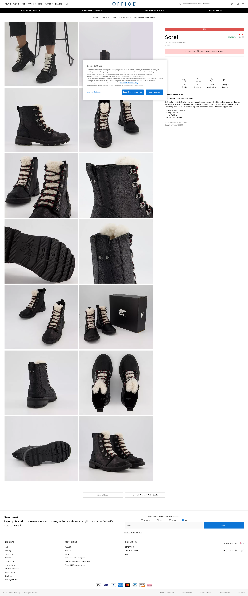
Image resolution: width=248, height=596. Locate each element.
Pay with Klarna (216, 10)
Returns (8, 558)
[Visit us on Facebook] (225, 550)
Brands (58, 4)
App (126, 554)
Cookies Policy (187, 593)
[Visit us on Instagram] (236, 550)
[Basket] (241, 4)
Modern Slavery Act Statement (77, 561)
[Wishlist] (236, 4)
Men (23, 4)
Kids (40, 4)
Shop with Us (131, 542)
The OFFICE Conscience (75, 565)
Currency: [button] (231, 543)
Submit (224, 525)
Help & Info (9, 542)
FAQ (6, 547)
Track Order (9, 554)
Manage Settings (94, 92)
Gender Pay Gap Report (75, 558)
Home (95, 17)
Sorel (171, 37)
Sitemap (241, 593)
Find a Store (10, 565)
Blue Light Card (11, 580)
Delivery (8, 550)
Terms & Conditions (166, 593)
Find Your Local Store (154, 10)
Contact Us (9, 561)
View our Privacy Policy (133, 532)
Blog (67, 554)
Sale (66, 4)
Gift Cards (9, 576)
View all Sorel (102, 495)
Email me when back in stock (212, 51)
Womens (105, 17)
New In (8, 4)
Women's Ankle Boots (122, 17)
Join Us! (68, 550)
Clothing (48, 4)
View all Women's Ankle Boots (145, 495)
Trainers (32, 4)
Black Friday (10, 572)
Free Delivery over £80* (92, 10)
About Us (68, 547)
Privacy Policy (225, 593)
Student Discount (12, 569)
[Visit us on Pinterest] (231, 550)
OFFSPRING (129, 547)
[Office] (124, 4)
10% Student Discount (30, 10)
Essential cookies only (132, 92)
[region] (125, 80)
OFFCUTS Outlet (131, 550)
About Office (71, 542)
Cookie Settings (206, 593)
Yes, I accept (154, 92)
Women (16, 4)
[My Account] (230, 4)
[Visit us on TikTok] (242, 550)
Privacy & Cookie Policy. (129, 83)
